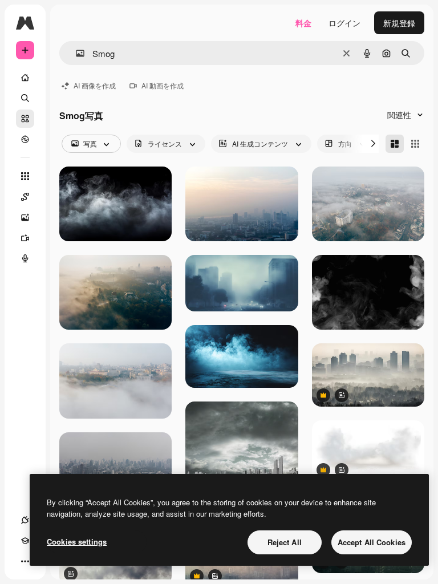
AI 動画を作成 (162, 85)
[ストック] (25, 119)
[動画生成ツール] (25, 238)
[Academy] (25, 541)
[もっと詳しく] (25, 139)
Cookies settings (77, 541)
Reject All (284, 542)
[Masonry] (395, 144)
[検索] (25, 98)
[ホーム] (25, 77)
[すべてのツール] (25, 176)
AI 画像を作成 (95, 85)
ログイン (344, 23)
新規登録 (399, 23)
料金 (303, 23)
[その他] (25, 561)
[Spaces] (25, 197)
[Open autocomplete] (75, 53)
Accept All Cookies (371, 542)
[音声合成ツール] (25, 258)
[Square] (415, 144)
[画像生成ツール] (25, 217)
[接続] (25, 520)
